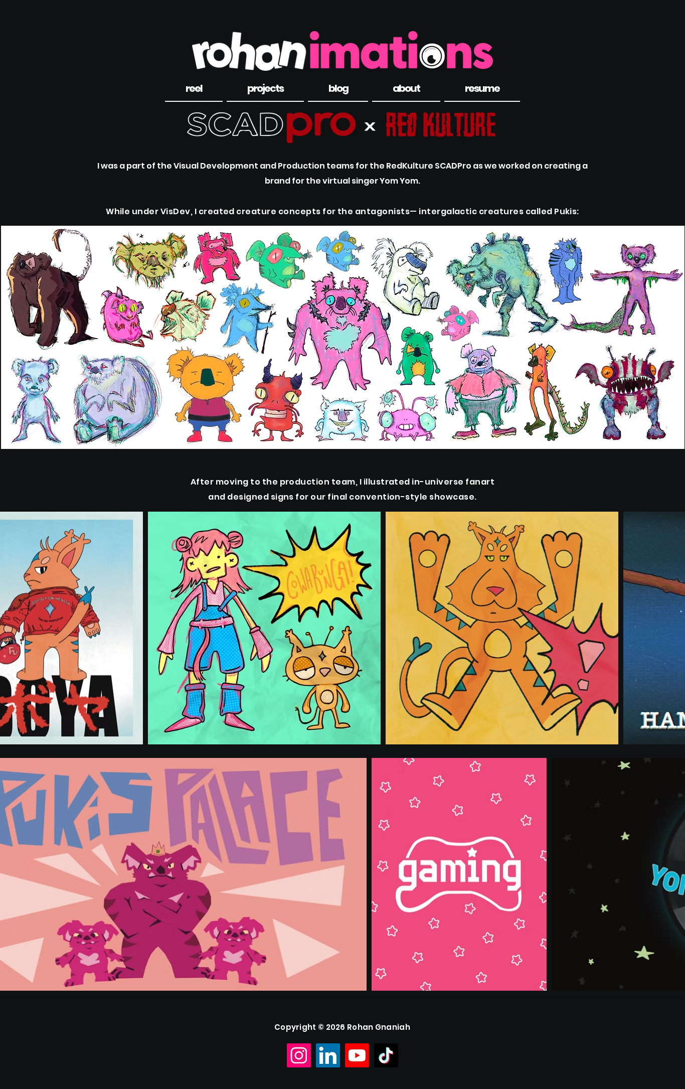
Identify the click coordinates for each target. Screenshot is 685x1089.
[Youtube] (357, 1055)
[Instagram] (299, 1055)
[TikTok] (386, 1055)
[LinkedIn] (328, 1055)
